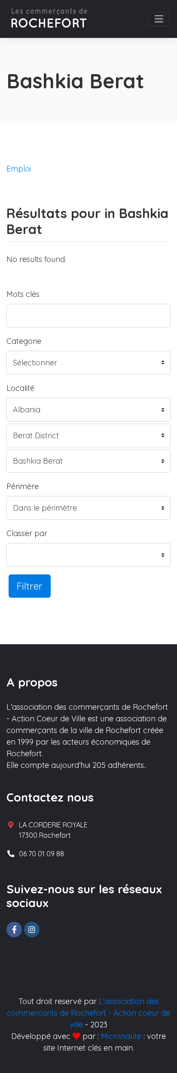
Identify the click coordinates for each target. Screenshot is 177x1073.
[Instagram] (32, 929)
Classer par (26, 533)
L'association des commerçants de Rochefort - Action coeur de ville (88, 1012)
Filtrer (30, 586)
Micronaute (121, 1036)
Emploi (18, 169)
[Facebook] (14, 929)
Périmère (22, 486)
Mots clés (23, 294)
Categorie (23, 341)
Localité (20, 388)
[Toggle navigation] (158, 19)
